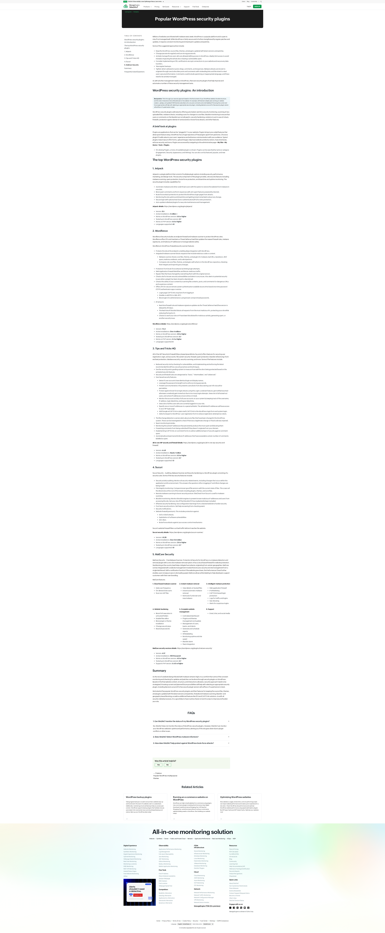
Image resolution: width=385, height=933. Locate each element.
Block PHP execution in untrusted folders (164, 614)
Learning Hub (128, 11)
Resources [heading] (233, 846)
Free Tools (195, 7)
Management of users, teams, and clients (191, 625)
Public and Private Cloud (177, 838)
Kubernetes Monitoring (201, 861)
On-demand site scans (164, 591)
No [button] (167, 765)
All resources (233, 856)
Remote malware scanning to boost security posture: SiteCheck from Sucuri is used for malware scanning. (190, 495)
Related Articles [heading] (192, 787)
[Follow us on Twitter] (230, 908)
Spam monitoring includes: (165, 423)
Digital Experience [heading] (130, 846)
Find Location (163, 883)
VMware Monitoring (200, 863)
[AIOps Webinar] (140, 892)
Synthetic (159, 838)
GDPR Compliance (223, 921)
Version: (160, 211)
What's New (233, 898)
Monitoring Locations (130, 864)
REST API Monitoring (130, 869)
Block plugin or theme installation (163, 622)
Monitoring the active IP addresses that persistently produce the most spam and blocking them (189, 426)
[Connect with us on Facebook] (234, 908)
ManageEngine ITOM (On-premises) (207, 906)
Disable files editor (162, 618)
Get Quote (165, 7)
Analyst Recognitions (235, 873)
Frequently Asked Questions (134, 72)
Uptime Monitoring (129, 856)
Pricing (157, 7)
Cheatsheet (232, 876)
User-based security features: (192, 395)
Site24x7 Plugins (199, 868)
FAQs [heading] (191, 713)
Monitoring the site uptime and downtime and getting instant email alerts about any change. (189, 197)
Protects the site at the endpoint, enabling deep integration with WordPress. (183, 251)
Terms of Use (177, 921)
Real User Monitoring (218, 838)
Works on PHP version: (168, 222)
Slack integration (189, 644)
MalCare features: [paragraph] (159, 580)
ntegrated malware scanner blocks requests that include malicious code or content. (191, 259)
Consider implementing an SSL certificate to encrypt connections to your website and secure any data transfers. (192, 62)
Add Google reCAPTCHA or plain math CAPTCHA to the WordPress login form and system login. (193, 411)
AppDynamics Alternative (167, 898)
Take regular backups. (163, 66)
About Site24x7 (234, 883)
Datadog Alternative (165, 895)
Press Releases (234, 888)
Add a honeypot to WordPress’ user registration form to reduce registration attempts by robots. (193, 414)
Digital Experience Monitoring (133, 854)
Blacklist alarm (188, 642)
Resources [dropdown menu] (175, 7)
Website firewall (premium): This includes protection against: (179, 516)
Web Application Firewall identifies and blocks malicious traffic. (178, 271)
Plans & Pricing (234, 849)
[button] (261, 1)
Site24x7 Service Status (236, 900)
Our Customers (234, 886)
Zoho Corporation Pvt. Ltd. (189, 928)
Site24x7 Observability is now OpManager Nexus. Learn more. (143, 1)
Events (231, 891)
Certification (246, 869)
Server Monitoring (199, 851)
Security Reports (234, 871)
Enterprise (205, 7)
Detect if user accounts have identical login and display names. (181, 381)
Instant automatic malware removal (192, 592)
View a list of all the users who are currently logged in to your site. (182, 404)
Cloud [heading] (196, 872)
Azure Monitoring (199, 880)
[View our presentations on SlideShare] (248, 908)
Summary (127, 68)
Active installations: (166, 214)
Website (151, 838)
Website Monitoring (130, 849)
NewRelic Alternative (165, 893)
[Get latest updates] (241, 908)
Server (166, 838)
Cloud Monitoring (199, 875)
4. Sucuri (127, 62)
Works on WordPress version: (171, 216)
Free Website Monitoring (131, 873)
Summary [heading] (159, 670)
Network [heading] (197, 889)
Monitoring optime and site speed (192, 638)
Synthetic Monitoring (130, 851)
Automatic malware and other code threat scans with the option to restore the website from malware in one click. (192, 188)
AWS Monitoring (199, 878)
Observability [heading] (163, 846)
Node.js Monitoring (165, 864)
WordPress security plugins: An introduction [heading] (183, 90)
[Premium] (192, 310)
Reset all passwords (163, 629)
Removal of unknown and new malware (192, 597)
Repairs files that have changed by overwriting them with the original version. (183, 274)
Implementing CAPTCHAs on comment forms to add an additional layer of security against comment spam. (192, 432)
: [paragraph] (172, 206)
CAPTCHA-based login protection (217, 594)
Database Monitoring (200, 866)
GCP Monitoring (199, 883)
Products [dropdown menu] (147, 7)
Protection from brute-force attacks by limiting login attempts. (178, 269)
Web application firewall (218, 588)
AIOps (229, 838)
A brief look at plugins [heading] (164, 126)
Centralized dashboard (191, 616)
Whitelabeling (187, 634)
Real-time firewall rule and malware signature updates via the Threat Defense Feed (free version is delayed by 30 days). (193, 306)
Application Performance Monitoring (170, 849)
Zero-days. (162, 520)
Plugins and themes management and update (192, 620)
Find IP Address (163, 873)
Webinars (232, 869)
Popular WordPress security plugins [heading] (192, 18)
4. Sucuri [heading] (157, 467)
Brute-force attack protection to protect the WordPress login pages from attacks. (184, 195)
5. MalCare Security (131, 65)
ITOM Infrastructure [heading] (199, 846)
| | (239, 869)
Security (195, 921)
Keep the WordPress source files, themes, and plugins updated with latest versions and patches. (190, 51)
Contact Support (234, 893)
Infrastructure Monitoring (201, 853)
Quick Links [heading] (233, 880)
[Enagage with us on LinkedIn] (238, 908)
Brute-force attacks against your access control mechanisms (180, 522)
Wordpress (136, 11)
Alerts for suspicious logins (219, 603)
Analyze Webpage (164, 878)
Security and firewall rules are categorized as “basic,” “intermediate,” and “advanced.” (186, 375)
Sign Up (257, 6)
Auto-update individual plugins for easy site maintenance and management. (183, 202)
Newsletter (237, 891)
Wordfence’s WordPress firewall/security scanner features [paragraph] (173, 246)
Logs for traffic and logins (218, 598)
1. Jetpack (127, 51)
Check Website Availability (167, 876)
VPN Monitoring (199, 900)
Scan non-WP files (162, 593)
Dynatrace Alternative (165, 903)
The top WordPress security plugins (134, 47)
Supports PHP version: (169, 663)
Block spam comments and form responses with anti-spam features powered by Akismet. (187, 192)
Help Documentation (235, 866)
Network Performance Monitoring (204, 892)
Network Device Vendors (201, 902)
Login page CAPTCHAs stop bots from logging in (176, 293)
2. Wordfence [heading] (160, 231)
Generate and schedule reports (191, 630)
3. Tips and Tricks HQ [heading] (164, 348)
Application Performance (202, 838)
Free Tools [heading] (162, 870)
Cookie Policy (187, 921)
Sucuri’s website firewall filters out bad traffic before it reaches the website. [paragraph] (179, 528)
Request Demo (245, 893)
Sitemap (212, 921)
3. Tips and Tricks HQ (131, 58)
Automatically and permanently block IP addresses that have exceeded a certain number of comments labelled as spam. (192, 437)
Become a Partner (234, 895)
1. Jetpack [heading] (158, 168)
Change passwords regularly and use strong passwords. (176, 53)
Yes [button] (158, 765)
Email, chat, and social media (219, 613)
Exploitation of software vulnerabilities (172, 517)
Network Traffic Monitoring (202, 895)
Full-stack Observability (166, 854)
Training (238, 869)
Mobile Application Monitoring (168, 866)
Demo (243, 1)
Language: (174, 924)
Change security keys (163, 626)
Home (158, 921)
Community (254, 1)
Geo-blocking (214, 601)
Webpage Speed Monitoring (132, 859)
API (244, 866)
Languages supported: (165, 224)
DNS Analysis (163, 881)
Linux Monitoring (199, 858)
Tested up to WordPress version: (168, 219)
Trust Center (204, 921)
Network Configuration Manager (204, 897)
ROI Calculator (233, 851)
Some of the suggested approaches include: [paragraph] (168, 46)
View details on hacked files (192, 588)
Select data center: (197, 924)
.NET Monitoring (164, 859)
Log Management (164, 851)
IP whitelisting (214, 591)
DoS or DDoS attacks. (166, 515)
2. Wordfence (129, 55)
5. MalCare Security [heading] (163, 554)
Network (190, 838)
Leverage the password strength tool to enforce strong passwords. (183, 383)
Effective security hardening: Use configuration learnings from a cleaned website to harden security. (191, 504)
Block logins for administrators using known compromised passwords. (184, 298)
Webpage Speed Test (165, 886)
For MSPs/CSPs (234, 854)
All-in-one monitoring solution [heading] (192, 831)
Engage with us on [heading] (236, 904)
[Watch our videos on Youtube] (245, 908)
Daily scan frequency (163, 588)
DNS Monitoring (128, 866)
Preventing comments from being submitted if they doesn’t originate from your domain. (187, 428)
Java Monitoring (164, 856)
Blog (248, 1)
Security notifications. (164, 509)
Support (186, 7)
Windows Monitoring (200, 856)
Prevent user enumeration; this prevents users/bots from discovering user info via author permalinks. (190, 387)
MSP (234, 838)
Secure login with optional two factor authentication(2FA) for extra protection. (184, 200)
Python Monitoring (164, 861)
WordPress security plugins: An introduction (134, 41)
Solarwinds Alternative (166, 900)
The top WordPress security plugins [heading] (177, 160)
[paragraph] (164, 584)
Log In (249, 6)
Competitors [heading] (163, 889)
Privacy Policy (166, 921)
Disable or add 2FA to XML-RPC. (170, 295)
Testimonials (243, 886)
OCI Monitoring (198, 885)
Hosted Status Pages (130, 871)
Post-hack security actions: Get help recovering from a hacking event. (180, 506)
